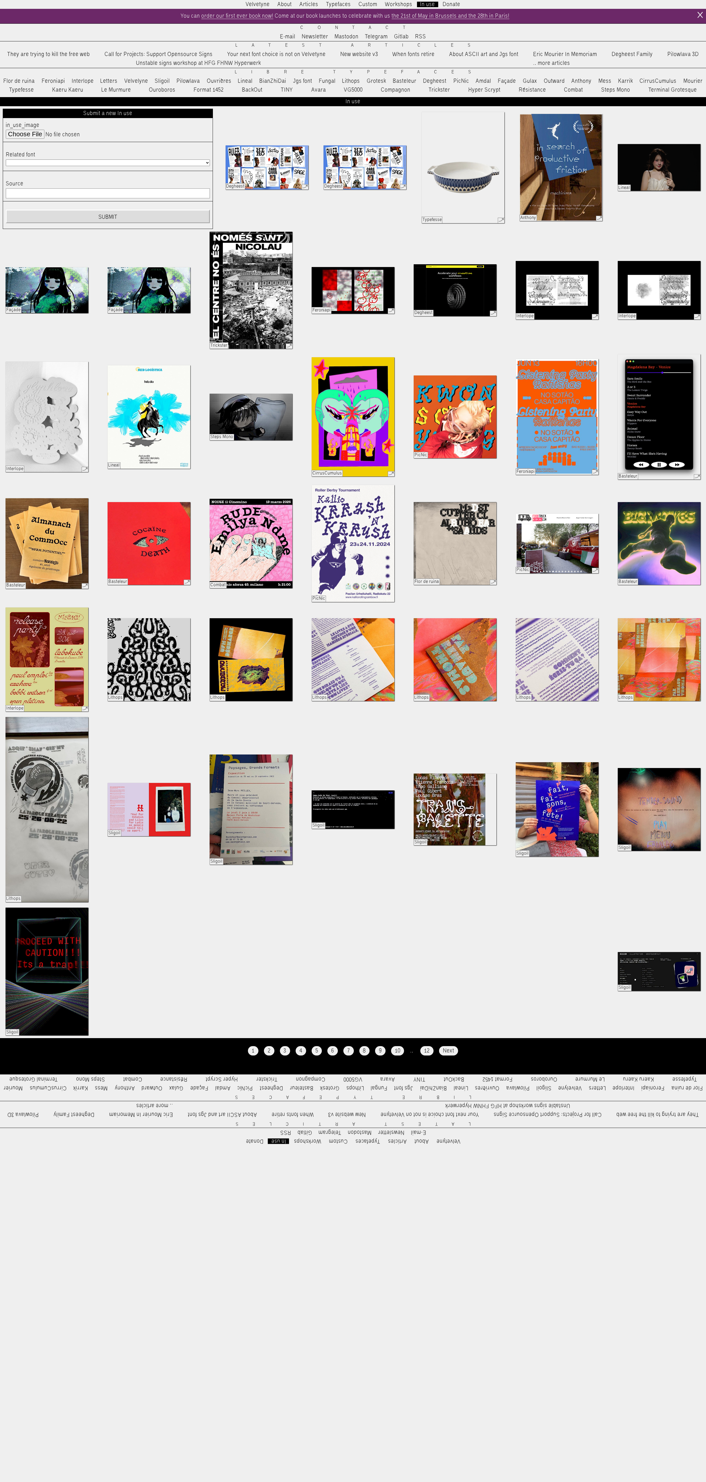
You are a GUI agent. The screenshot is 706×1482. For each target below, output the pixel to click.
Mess (604, 81)
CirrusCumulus (658, 81)
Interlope (83, 81)
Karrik (625, 81)
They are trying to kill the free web (48, 54)
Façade (507, 81)
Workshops (398, 4)
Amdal (483, 81)
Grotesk (376, 81)
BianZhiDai (272, 81)
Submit (107, 217)
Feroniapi (53, 81)
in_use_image (22, 125)
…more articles (551, 63)
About (284, 4)
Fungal (327, 81)
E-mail (287, 36)
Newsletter (315, 36)
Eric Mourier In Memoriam (565, 54)
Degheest (434, 81)
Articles (308, 4)
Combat (573, 90)
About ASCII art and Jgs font (483, 54)
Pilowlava (188, 81)
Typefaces (338, 4)
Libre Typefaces (360, 72)
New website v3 (359, 54)
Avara (318, 90)
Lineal (245, 81)
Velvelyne (136, 81)
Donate (451, 4)
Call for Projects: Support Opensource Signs (159, 54)
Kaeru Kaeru (67, 90)
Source (14, 183)
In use (427, 4)
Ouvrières (219, 81)
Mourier (693, 81)
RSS (420, 36)
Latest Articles (360, 45)
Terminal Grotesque (672, 90)
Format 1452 (209, 90)
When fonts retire (413, 54)
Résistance (532, 90)
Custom (368, 4)
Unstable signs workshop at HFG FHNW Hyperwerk (198, 63)
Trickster (439, 90)
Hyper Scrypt (484, 90)
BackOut (252, 90)
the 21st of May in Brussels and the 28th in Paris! (450, 16)
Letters (108, 81)
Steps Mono (615, 90)
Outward (554, 81)
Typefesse (21, 90)
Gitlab (401, 36)
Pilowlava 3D (683, 54)
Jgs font (302, 81)
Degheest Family (632, 54)
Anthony (581, 81)
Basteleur (404, 81)
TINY (287, 90)
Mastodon (347, 36)
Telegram (376, 36)
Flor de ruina (19, 81)
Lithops (351, 81)
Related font (20, 155)
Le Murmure (116, 90)
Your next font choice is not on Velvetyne (276, 54)
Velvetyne (258, 4)
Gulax (530, 81)
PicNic (461, 81)
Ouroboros (162, 90)
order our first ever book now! (237, 16)
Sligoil (162, 81)
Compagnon (395, 90)
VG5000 (353, 90)
